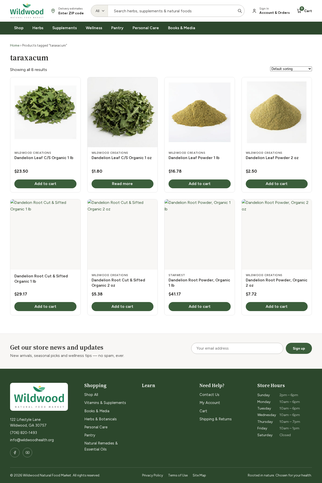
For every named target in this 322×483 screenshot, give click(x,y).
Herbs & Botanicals (100, 419)
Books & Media (181, 27)
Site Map (199, 475)
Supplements (64, 27)
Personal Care (146, 27)
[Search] (239, 10)
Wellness (94, 27)
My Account (209, 402)
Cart (203, 411)
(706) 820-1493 (23, 432)
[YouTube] (27, 452)
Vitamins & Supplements (105, 402)
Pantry (117, 27)
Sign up (299, 348)
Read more (122, 183)
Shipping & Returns (215, 419)
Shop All (91, 394)
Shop (18, 27)
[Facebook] (15, 452)
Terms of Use (178, 475)
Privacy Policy (152, 475)
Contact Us (209, 394)
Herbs (37, 27)
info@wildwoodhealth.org (32, 440)
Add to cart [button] (45, 183)
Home (14, 45)
